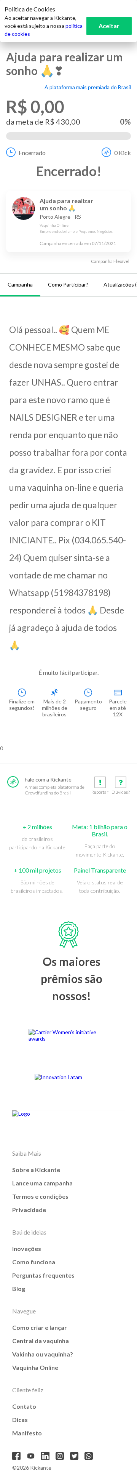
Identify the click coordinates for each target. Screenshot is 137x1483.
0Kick (122, 152)
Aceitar (109, 25)
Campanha (20, 284)
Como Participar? (68, 284)
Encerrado (32, 152)
